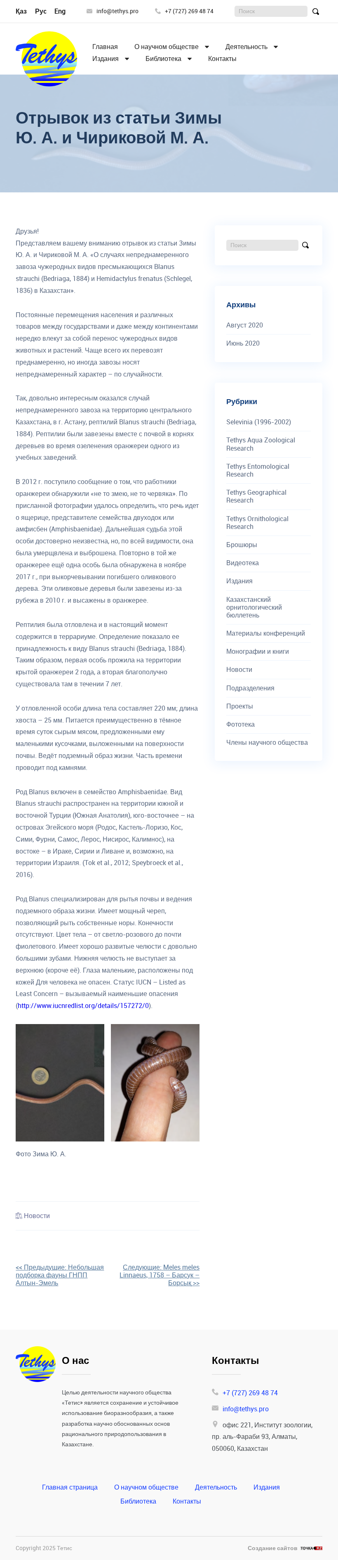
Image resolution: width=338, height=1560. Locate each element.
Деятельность (246, 47)
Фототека (240, 724)
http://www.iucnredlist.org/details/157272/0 (83, 1005)
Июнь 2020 (243, 343)
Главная (105, 47)
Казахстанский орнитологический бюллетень (254, 608)
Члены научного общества (267, 742)
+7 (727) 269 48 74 (189, 11)
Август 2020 (244, 325)
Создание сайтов (273, 1548)
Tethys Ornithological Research (257, 523)
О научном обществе (166, 47)
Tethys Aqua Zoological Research (260, 444)
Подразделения (250, 688)
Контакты (222, 59)
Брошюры (241, 545)
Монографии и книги (257, 651)
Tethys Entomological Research (257, 470)
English (65, 11)
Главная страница (70, 1487)
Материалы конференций (265, 633)
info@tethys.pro (117, 11)
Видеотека (242, 563)
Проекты (239, 706)
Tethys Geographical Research (256, 496)
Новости (37, 1215)
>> (160, 1275)
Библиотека (163, 59)
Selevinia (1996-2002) (258, 422)
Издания (105, 59)
